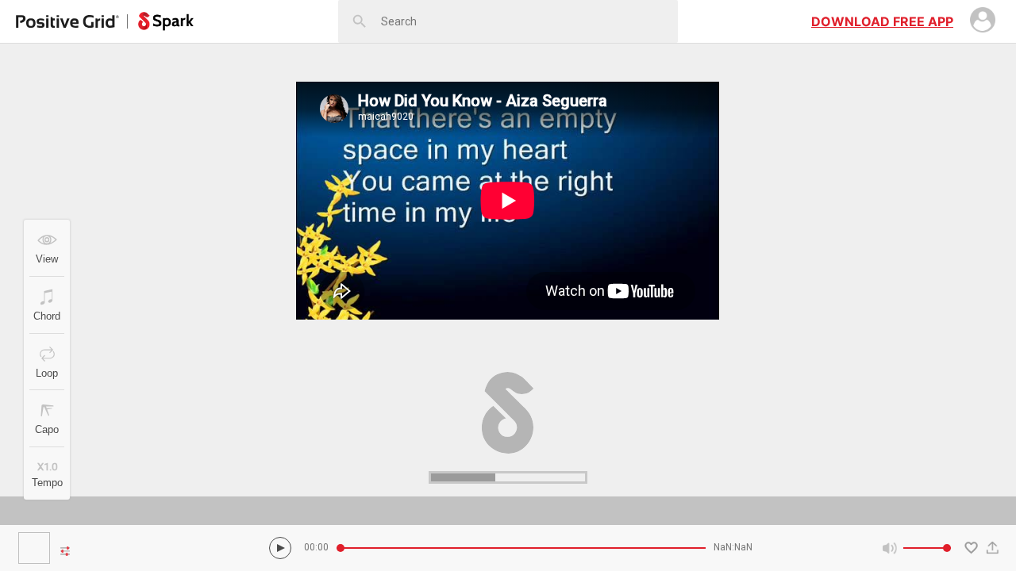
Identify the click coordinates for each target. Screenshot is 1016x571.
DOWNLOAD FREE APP (882, 21)
